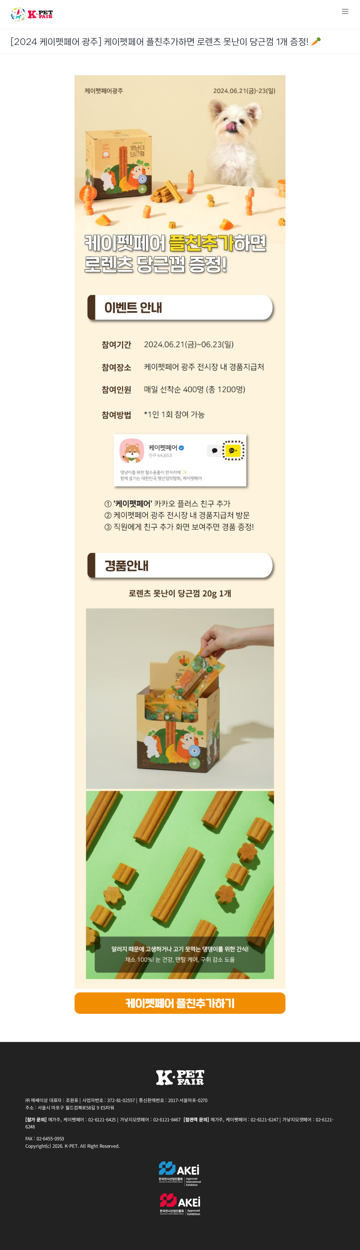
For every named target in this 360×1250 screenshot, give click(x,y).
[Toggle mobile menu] (345, 11)
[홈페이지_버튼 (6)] (180, 995)
